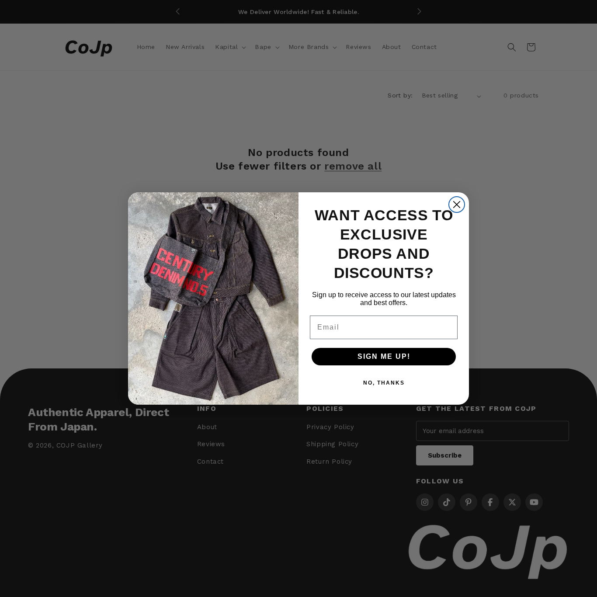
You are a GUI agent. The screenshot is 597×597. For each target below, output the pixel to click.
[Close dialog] (457, 204)
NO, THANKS (384, 383)
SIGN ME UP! (384, 356)
